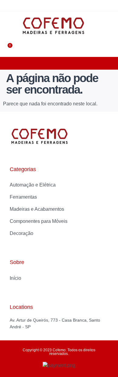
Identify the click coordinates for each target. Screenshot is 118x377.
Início (15, 278)
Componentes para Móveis (38, 221)
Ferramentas (23, 197)
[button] (8, 25)
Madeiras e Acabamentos (37, 209)
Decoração (21, 233)
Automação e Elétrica (33, 184)
